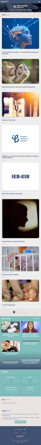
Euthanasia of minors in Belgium (10, 274)
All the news (36, 318)
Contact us (16, 432)
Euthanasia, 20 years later (8, 120)
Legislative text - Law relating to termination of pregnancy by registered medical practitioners (20, 156)
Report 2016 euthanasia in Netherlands (12, 193)
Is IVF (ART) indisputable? (8, 305)
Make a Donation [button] (20, 422)
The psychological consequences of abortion (13, 241)
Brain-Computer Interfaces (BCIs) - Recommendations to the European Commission (20, 53)
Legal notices (24, 432)
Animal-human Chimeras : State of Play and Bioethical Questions (18, 87)
